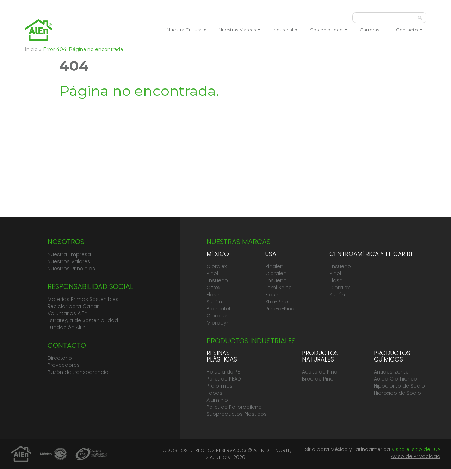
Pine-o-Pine (279, 308)
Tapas (214, 392)
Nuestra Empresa (69, 254)
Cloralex (216, 266)
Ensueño (217, 280)
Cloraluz (216, 315)
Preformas (219, 385)
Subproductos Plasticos (236, 414)
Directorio (60, 358)
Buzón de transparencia (78, 372)
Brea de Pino (318, 378)
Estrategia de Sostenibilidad (83, 320)
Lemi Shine (278, 287)
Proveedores (64, 365)
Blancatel (218, 308)
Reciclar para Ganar (73, 306)
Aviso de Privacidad (415, 456)
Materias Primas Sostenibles (83, 299)
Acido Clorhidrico (395, 378)
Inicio (31, 49)
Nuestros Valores (69, 261)
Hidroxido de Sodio (397, 392)
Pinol (212, 273)
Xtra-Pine (276, 301)
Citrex (213, 287)
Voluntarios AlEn (67, 313)
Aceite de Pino (320, 371)
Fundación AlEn (67, 327)
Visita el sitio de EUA (415, 449)
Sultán (214, 301)
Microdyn (218, 322)
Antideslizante (391, 371)
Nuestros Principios (71, 268)
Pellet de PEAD (223, 378)
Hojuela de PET (224, 371)
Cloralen (275, 273)
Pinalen (274, 266)
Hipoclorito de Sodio (399, 385)
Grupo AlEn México (38, 30)
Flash (213, 294)
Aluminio (217, 399)
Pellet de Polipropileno (234, 407)
